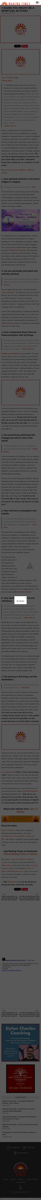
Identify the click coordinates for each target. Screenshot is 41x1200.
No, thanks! (20, 601)
